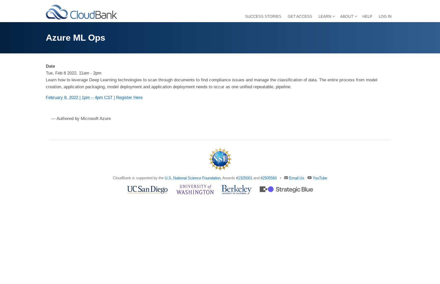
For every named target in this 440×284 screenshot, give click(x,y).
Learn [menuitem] (327, 18)
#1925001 (244, 178)
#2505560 (268, 178)
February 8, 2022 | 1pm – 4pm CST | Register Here (94, 97)
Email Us (296, 178)
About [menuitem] (348, 18)
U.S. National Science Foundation (193, 178)
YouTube (320, 178)
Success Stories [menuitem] (263, 16)
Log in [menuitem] (385, 16)
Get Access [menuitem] (300, 16)
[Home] (81, 11)
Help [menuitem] (367, 16)
